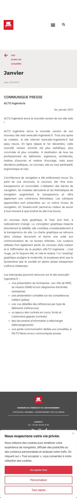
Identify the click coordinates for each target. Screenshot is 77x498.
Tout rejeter (39, 489)
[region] (38, 464)
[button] (52, 24)
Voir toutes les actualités (16, 59)
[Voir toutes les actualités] (6, 55)
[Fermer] (73, 433)
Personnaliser (38, 479)
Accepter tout (38, 469)
